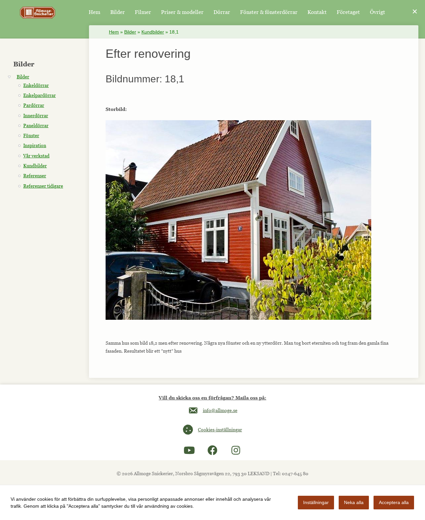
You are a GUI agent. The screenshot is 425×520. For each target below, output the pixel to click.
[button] (189, 450)
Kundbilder (152, 32)
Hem (114, 32)
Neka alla (354, 502)
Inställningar (316, 502)
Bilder (130, 32)
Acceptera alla (394, 502)
